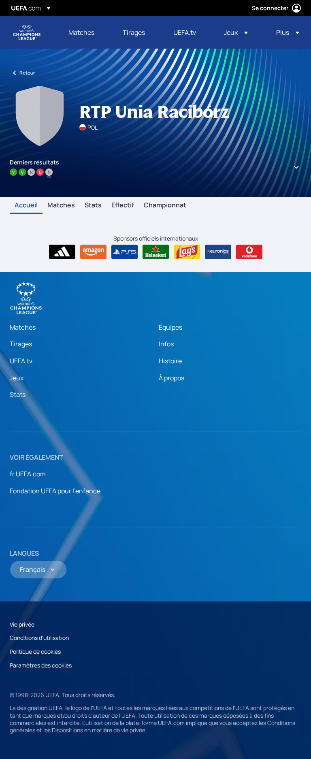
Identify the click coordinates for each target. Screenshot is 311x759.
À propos (171, 377)
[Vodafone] (249, 252)
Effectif (122, 205)
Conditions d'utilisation (39, 638)
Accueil (26, 205)
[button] (236, 32)
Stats (93, 205)
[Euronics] (218, 252)
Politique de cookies (35, 651)
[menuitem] (85, 32)
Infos (166, 343)
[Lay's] (187, 252)
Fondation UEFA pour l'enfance (55, 490)
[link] (81, 32)
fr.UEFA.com (28, 473)
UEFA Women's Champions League (27, 32)
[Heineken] (156, 252)
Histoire (170, 360)
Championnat (165, 205)
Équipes (170, 327)
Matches (61, 205)
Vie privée (22, 624)
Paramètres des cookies (41, 665)
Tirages (21, 343)
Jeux (16, 377)
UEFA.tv (21, 360)
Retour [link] (27, 72)
